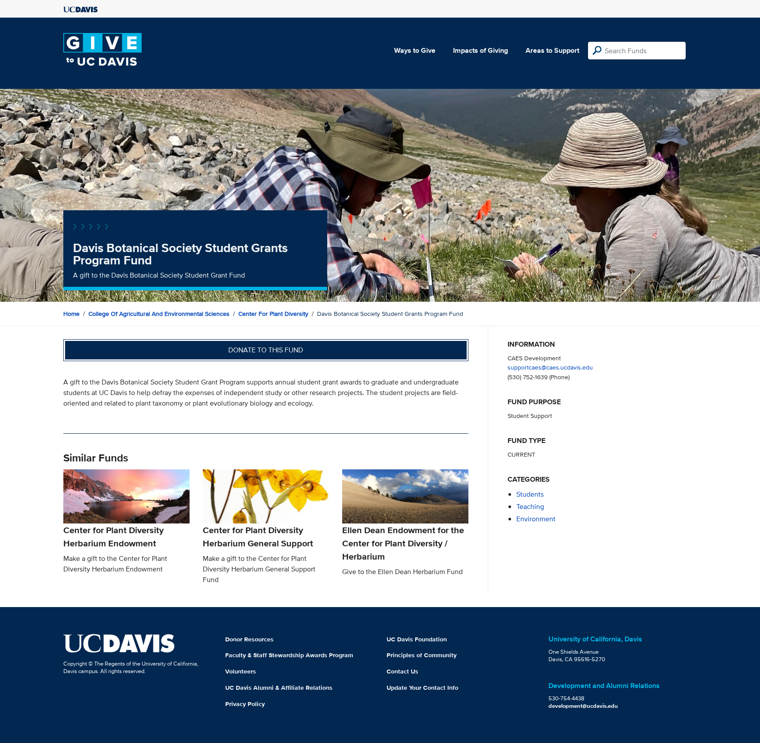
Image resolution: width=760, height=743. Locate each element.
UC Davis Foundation (417, 639)
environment (535, 519)
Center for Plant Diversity (273, 313)
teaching (530, 506)
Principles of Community (422, 655)
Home (71, 313)
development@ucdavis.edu (583, 706)
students (530, 494)
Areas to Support (552, 50)
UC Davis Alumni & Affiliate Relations (278, 687)
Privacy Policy (245, 703)
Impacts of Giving (480, 50)
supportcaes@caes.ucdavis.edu (550, 367)
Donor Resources (249, 639)
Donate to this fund (265, 350)
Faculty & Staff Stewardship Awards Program (289, 655)
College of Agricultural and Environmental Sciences (159, 313)
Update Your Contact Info (422, 687)
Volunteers (240, 671)
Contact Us (402, 671)
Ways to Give (414, 50)
